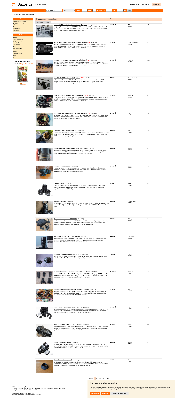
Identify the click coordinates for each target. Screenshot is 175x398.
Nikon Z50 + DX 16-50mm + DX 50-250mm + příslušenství (70, 60)
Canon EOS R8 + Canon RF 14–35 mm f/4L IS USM (68, 307)
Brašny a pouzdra (18, 42)
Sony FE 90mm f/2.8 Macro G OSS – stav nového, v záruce (70, 42)
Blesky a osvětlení (18, 40)
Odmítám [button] (105, 393)
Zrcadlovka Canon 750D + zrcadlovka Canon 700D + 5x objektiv (72, 272)
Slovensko (28, 394)
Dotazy (20, 388)
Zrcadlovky (16, 30)
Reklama (36, 388)
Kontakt (31, 388)
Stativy (15, 55)
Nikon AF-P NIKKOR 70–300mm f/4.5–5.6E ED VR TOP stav (71, 148)
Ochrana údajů (49, 388)
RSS (55, 388)
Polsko (33, 394)
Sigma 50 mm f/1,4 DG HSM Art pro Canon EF (67, 236)
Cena (111, 19)
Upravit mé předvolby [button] (119, 393)
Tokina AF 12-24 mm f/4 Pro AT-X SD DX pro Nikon (68, 324)
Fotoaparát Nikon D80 (60, 201)
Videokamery (16, 28)
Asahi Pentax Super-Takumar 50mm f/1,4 (65, 130)
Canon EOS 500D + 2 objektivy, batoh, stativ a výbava (69, 95)
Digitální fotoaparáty (18, 24)
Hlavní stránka (17, 14)
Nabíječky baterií (17, 48)
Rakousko (38, 394)
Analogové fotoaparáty (19, 21)
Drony (15, 26)
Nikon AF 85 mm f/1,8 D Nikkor (62, 342)
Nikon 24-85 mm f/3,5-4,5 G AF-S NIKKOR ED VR (67, 254)
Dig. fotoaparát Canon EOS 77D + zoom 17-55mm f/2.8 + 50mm (72, 289)
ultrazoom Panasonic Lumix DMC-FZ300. (65, 219)
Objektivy (15, 51)
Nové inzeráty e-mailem (43, 22)
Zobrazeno (150, 19)
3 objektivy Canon (59, 183)
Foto (23, 14)
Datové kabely (17, 44)
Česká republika (19, 394)
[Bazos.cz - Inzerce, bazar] (22, 5)
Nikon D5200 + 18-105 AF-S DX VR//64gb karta (67, 78)
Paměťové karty (17, 53)
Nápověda (14, 388)
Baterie (15, 37)
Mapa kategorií (16, 393)
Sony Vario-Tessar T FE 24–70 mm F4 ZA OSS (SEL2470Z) (70, 113)
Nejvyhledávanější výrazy (27, 393)
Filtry (14, 46)
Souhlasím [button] (95, 393)
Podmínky (42, 388)
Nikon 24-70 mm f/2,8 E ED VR (62, 166)
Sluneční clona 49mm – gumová (63, 360)
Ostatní (15, 58)
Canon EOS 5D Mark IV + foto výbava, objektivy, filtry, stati (70, 25)
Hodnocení (25, 388)
